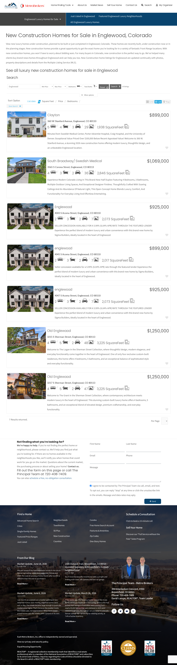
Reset (102, 87)
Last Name (131, 443)
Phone (129, 455)
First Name (95, 443)
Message (94, 467)
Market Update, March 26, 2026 (80, 593)
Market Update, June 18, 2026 (32, 563)
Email (92, 455)
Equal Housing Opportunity (29, 646)
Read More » (22, 583)
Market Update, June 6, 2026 (31, 593)
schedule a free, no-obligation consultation (51, 478)
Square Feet (48, 101)
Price (60, 101)
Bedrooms (72, 101)
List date (31, 101)
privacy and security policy (36, 641)
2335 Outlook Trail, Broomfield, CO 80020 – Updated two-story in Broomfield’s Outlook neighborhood (87, 567)
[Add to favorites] (166, 148)
